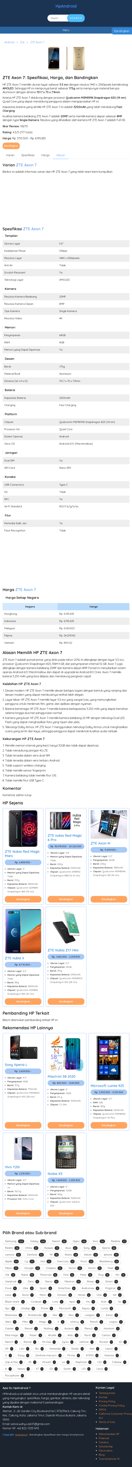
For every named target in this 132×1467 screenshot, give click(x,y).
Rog (103, 1274)
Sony (89, 1248)
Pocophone (14, 1375)
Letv (23, 1348)
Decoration (105, 1450)
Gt (121, 1301)
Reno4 (31, 1328)
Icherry (76, 1321)
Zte (22, 42)
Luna (57, 1301)
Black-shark (14, 1301)
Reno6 (29, 1342)
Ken (94, 1348)
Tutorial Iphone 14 (109, 1458)
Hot (45, 1261)
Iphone (111, 1254)
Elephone (83, 1362)
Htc (120, 1274)
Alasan (60, 155)
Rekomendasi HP (109, 1434)
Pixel (113, 1268)
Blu (38, 1348)
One (101, 1295)
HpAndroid (66, 6)
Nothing (50, 1328)
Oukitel (11, 1328)
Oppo (79, 1241)
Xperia (108, 1248)
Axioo (111, 1315)
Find (68, 1274)
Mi (54, 1254)
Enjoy (23, 1355)
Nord (89, 1335)
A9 (8, 1348)
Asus (70, 1248)
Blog (101, 1454)
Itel (116, 1295)
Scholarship (106, 1446)
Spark (45, 1288)
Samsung (14, 1241)
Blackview (13, 1315)
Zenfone (35, 1254)
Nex (57, 1315)
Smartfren (66, 1288)
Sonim (69, 1368)
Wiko (10, 1321)
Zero (33, 1281)
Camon (108, 1335)
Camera (103, 1442)
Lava (10, 1295)
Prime (46, 1308)
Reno (45, 1295)
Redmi (11, 1248)
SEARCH (76, 18)
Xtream (48, 1362)
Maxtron (72, 1281)
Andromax (90, 1288)
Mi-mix (73, 1355)
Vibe (27, 1288)
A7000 (91, 1355)
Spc (9, 1308)
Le (65, 1362)
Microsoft (67, 1308)
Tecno (74, 1268)
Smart (111, 1281)
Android (9, 42)
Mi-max (48, 1342)
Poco (86, 1261)
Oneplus (53, 1268)
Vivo (98, 1241)
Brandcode (37, 1315)
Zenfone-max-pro (47, 1355)
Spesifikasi (28, 155)
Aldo (72, 1335)
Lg (29, 1261)
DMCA (102, 1409)
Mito (27, 1321)
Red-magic (14, 1335)
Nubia (27, 1274)
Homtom (111, 1328)
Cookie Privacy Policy (112, 1405)
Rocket (106, 1342)
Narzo (51, 1281)
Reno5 (96, 1321)
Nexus (23, 1368)
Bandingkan (121, 31)
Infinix (31, 1248)
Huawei (51, 1248)
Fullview (118, 1362)
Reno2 (91, 1328)
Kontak (103, 1397)
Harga (45, 155)
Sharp (92, 1281)
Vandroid (12, 1281)
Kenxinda (57, 1348)
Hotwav (64, 1295)
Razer (35, 1335)
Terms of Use (107, 1422)
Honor (94, 1268)
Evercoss (65, 1261)
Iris (90, 1301)
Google (31, 1268)
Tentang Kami (107, 1393)
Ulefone (85, 1342)
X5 (32, 1362)
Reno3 (10, 1342)
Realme (118, 1241)
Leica (101, 1368)
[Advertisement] (66, 201)
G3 (53, 1368)
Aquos (88, 1308)
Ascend (71, 1328)
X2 (122, 1342)
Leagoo (92, 1315)
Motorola (48, 1274)
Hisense (111, 1355)
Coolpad (38, 1301)
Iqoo (74, 1301)
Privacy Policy (107, 1401)
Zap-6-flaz (13, 1362)
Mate (85, 1274)
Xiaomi (58, 1241)
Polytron (112, 1288)
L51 (85, 1368)
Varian (10, 155)
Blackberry (109, 1261)
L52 (101, 1362)
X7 (39, 1368)
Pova (10, 1288)
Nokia (71, 1254)
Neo (73, 1315)
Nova (27, 1295)
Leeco (110, 1348)
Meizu (11, 1268)
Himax (83, 1295)
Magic (44, 1321)
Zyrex (67, 1342)
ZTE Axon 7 (37, 42)
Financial (104, 1438)
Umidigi (27, 1308)
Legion (115, 1321)
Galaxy (37, 1241)
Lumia (106, 1308)
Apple (11, 1261)
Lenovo (12, 1254)
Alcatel (54, 1335)
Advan (90, 1254)
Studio (76, 1348)
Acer (106, 1301)
